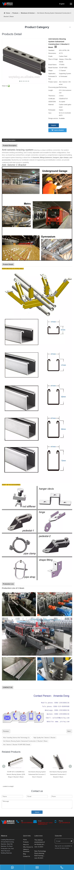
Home (25, 839)
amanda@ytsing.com (45, 823)
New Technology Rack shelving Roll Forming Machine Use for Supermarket (40, 855)
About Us (26, 844)
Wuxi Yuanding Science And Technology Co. (16, 737)
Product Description (9, 140)
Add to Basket (59, 130)
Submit (37, 812)
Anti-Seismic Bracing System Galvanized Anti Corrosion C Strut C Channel (16, 774)
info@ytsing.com (43, 822)
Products (26, 842)
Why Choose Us (28, 847)
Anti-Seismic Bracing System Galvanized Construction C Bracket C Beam (25, 741)
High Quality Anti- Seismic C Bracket (44, 737)
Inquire (53, 125)
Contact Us (26, 856)
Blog (24, 854)
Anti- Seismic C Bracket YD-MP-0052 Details (16, 744)
